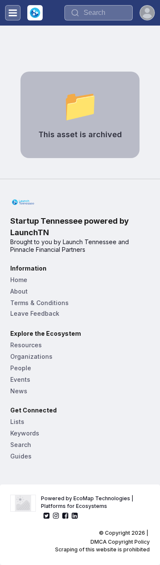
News (18, 391)
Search (20, 444)
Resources (26, 345)
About (19, 291)
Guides (21, 456)
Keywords (24, 433)
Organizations (31, 356)
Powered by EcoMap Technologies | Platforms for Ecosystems (88, 502)
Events (20, 379)
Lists (17, 421)
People (20, 368)
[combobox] (98, 12)
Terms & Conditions (39, 302)
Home (18, 279)
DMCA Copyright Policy (120, 542)
